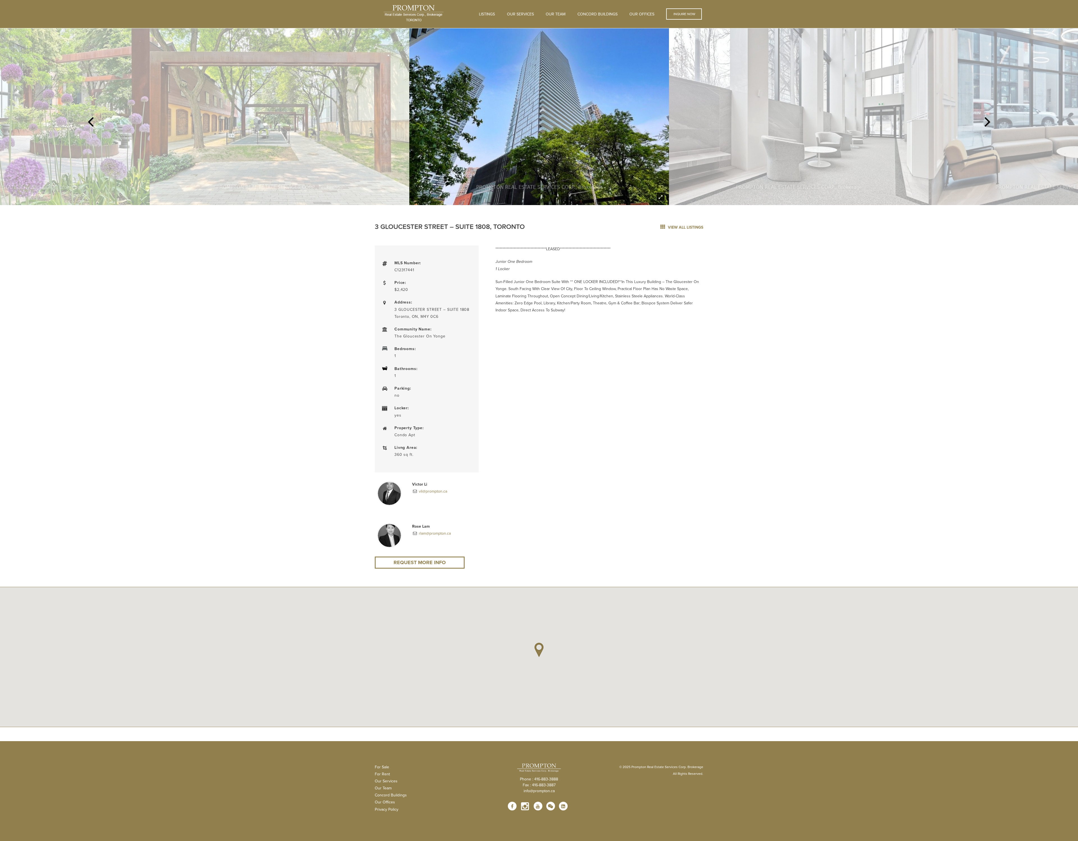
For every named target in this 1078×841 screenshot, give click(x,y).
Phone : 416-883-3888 (539, 779)
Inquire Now (684, 14)
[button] (539, 650)
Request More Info (420, 562)
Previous (90, 120)
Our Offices (641, 14)
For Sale (382, 767)
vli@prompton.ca (432, 491)
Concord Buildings (597, 14)
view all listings (685, 227)
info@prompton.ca (539, 791)
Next (987, 120)
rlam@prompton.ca (434, 533)
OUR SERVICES (520, 14)
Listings (487, 14)
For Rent (382, 774)
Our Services (386, 781)
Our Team (555, 14)
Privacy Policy (386, 809)
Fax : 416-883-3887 (539, 785)
